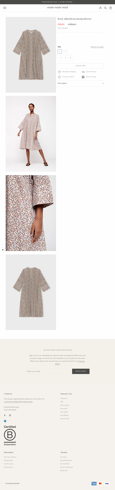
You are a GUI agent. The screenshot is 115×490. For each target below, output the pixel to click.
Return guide (64, 405)
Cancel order (64, 419)
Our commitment (66, 460)
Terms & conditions (10, 457)
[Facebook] (5, 415)
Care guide (64, 412)
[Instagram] (10, 415)
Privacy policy (8, 460)
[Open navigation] (4, 8)
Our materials (64, 464)
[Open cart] (110, 8)
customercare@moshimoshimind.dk (18, 402)
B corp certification (66, 467)
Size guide (63, 408)
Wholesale (63, 470)
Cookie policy (8, 464)
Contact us (64, 398)
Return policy (8, 467)
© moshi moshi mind (12, 483)
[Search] (105, 8)
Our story (63, 457)
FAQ (61, 402)
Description (62, 83)
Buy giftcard (64, 415)
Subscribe (80, 371)
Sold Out (81, 66)
